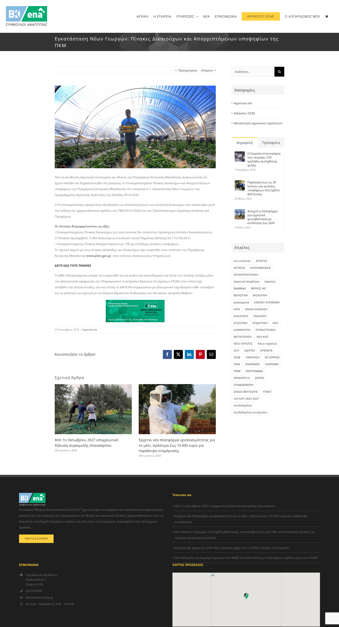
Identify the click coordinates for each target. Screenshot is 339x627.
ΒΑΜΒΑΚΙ (240, 288)
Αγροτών (270, 281)
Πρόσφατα (271, 142)
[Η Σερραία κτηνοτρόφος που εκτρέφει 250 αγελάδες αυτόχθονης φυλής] (240, 154)
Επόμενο (207, 70)
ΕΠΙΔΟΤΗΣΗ (260, 323)
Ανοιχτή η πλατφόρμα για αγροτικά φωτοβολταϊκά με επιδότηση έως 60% (262, 217)
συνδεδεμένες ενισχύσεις (250, 412)
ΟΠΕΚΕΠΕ (266, 350)
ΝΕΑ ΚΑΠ (262, 337)
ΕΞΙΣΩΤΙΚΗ (240, 323)
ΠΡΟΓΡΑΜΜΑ (254, 371)
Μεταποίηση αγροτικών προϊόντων (258, 123)
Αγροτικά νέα (89, 329)
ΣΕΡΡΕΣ (259, 378)
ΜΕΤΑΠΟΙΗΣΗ (243, 337)
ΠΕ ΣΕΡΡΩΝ (272, 357)
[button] (58, 421)
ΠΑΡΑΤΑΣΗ (253, 357)
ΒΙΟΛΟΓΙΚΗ (260, 295)
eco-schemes (242, 261)
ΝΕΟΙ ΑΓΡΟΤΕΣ (243, 343)
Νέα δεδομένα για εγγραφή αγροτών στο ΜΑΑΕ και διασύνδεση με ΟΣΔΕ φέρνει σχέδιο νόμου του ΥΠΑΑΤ (246, 558)
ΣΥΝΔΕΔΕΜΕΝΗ (243, 385)
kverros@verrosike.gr (39, 597)
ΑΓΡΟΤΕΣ (261, 261)
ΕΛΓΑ (237, 309)
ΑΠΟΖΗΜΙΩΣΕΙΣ (260, 268)
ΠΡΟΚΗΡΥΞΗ (242, 378)
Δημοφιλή (245, 142)
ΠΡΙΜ (237, 371)
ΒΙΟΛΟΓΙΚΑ (241, 295)
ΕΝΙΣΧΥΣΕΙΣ (241, 316)
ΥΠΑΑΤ (267, 392)
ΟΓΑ (236, 350)
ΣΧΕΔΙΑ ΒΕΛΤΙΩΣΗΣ (246, 392)
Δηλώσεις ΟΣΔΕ (244, 113)
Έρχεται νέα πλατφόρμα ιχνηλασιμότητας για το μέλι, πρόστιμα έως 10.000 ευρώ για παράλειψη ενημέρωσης (177, 445)
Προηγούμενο (187, 70)
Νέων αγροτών (267, 343)
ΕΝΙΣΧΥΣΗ (259, 316)
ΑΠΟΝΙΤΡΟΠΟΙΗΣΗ (246, 274)
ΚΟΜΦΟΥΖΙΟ (242, 330)
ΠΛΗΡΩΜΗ (272, 364)
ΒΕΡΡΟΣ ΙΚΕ (258, 288)
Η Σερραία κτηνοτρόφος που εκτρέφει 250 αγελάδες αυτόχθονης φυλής (264, 159)
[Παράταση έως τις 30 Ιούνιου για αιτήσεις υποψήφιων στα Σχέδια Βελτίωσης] (240, 183)
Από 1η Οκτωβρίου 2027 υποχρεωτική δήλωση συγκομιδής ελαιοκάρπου (225, 506)
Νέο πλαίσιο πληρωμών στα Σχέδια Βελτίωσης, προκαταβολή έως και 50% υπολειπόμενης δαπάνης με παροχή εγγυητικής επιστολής (245, 535)
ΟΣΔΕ (237, 357)
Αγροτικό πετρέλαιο (246, 281)
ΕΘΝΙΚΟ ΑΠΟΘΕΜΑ (267, 302)
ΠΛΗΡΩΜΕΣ (252, 364)
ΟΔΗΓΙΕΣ (249, 350)
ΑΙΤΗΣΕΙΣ (239, 268)
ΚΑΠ (275, 323)
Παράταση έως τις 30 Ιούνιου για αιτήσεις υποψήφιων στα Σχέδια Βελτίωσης (263, 188)
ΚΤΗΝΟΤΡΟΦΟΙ (266, 330)
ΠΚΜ (237, 364)
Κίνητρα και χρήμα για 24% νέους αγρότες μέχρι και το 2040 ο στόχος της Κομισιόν (232, 548)
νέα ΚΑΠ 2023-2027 (246, 398)
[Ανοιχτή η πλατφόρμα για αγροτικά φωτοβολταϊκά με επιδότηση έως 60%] (240, 212)
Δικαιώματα (241, 302)
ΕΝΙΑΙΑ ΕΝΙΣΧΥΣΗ (256, 309)
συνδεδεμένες (243, 405)
